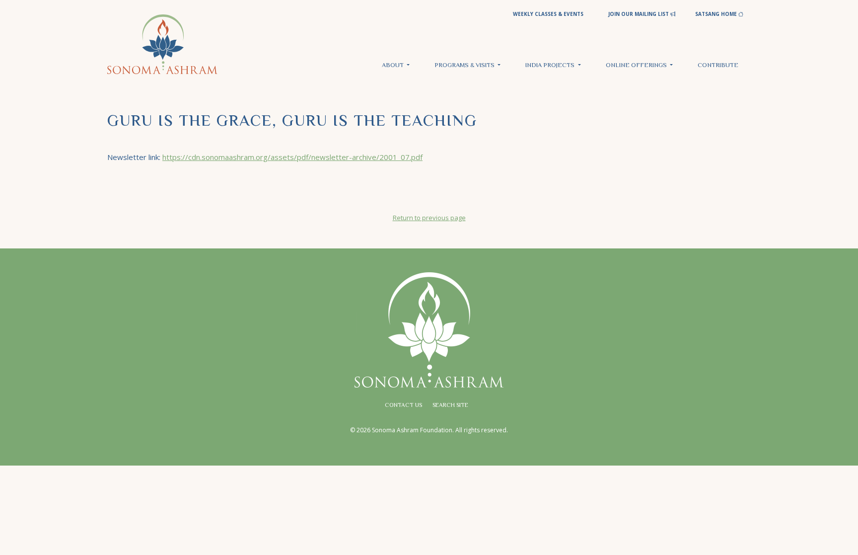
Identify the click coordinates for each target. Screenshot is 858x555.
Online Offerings (637, 66)
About (393, 66)
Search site (450, 405)
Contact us (403, 405)
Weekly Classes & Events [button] (548, 13)
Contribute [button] (718, 66)
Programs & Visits (465, 66)
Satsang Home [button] (716, 13)
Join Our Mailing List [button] (639, 13)
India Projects (550, 66)
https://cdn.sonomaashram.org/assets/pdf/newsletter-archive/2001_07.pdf (292, 157)
